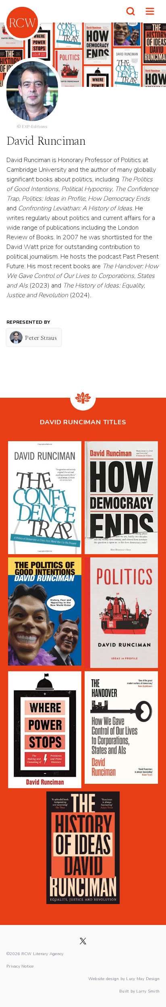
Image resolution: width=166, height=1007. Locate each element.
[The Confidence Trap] (44, 498)
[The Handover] (121, 730)
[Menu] (150, 11)
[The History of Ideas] (83, 848)
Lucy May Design (143, 978)
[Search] (130, 11)
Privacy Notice (20, 966)
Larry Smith (148, 991)
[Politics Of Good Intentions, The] (44, 613)
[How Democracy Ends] (121, 498)
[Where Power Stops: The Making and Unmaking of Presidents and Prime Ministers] (44, 730)
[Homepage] (22, 22)
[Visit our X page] (83, 941)
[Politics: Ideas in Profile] (121, 613)
